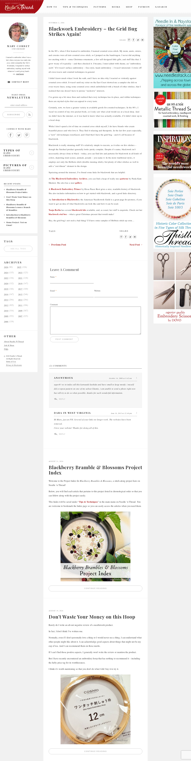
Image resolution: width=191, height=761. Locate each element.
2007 (20, 316)
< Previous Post (57, 244)
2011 (20, 305)
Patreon (144, 7)
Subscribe (13, 115)
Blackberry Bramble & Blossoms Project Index (95, 470)
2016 (6, 294)
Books (116, 7)
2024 (6, 273)
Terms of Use (11, 361)
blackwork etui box (58, 214)
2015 (20, 294)
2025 (19, 267)
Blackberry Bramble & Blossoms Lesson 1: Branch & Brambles (18, 207)
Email (52, 290)
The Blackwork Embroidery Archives (69, 178)
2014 (6, 300)
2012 (6, 305)
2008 (6, 316)
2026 (6, 267)
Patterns (100, 7)
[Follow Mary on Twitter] (19, 135)
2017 (20, 289)
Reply (62, 399)
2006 (6, 322)
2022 (6, 278)
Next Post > (135, 244)
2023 (20, 273)
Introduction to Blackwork (64, 199)
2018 (6, 289)
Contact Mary (20, 82)
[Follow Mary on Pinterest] (27, 135)
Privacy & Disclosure (14, 365)
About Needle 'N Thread (14, 341)
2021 (20, 278)
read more (20, 74)
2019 (20, 283)
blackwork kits (79, 209)
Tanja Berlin (55, 209)
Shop (129, 7)
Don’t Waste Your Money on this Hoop (92, 616)
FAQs (6, 349)
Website (97, 290)
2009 (20, 311)
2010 (6, 311)
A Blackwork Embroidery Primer (65, 189)
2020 (6, 283)
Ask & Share (9, 345)
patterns (124, 178)
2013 (20, 300)
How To (52, 7)
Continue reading (113, 589)
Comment (54, 304)
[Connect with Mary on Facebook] (11, 135)
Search (162, 7)
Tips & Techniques (75, 7)
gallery (78, 182)
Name (52, 277)
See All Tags (18, 249)
